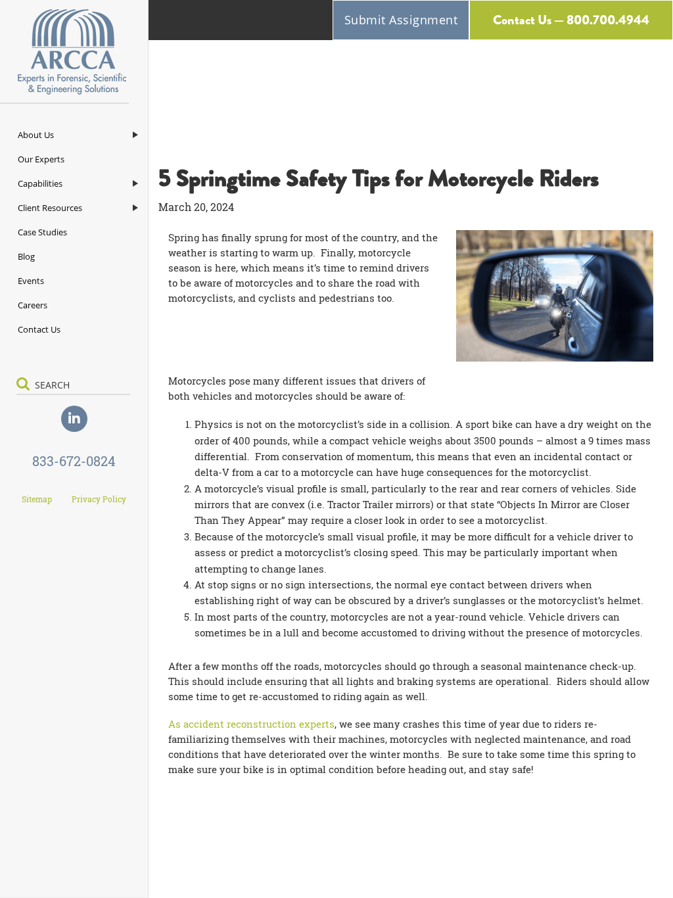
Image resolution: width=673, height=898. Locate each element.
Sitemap (37, 499)
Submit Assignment (401, 20)
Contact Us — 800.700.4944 (571, 20)
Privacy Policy (99, 499)
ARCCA (74, 52)
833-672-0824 (74, 460)
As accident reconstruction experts (251, 723)
